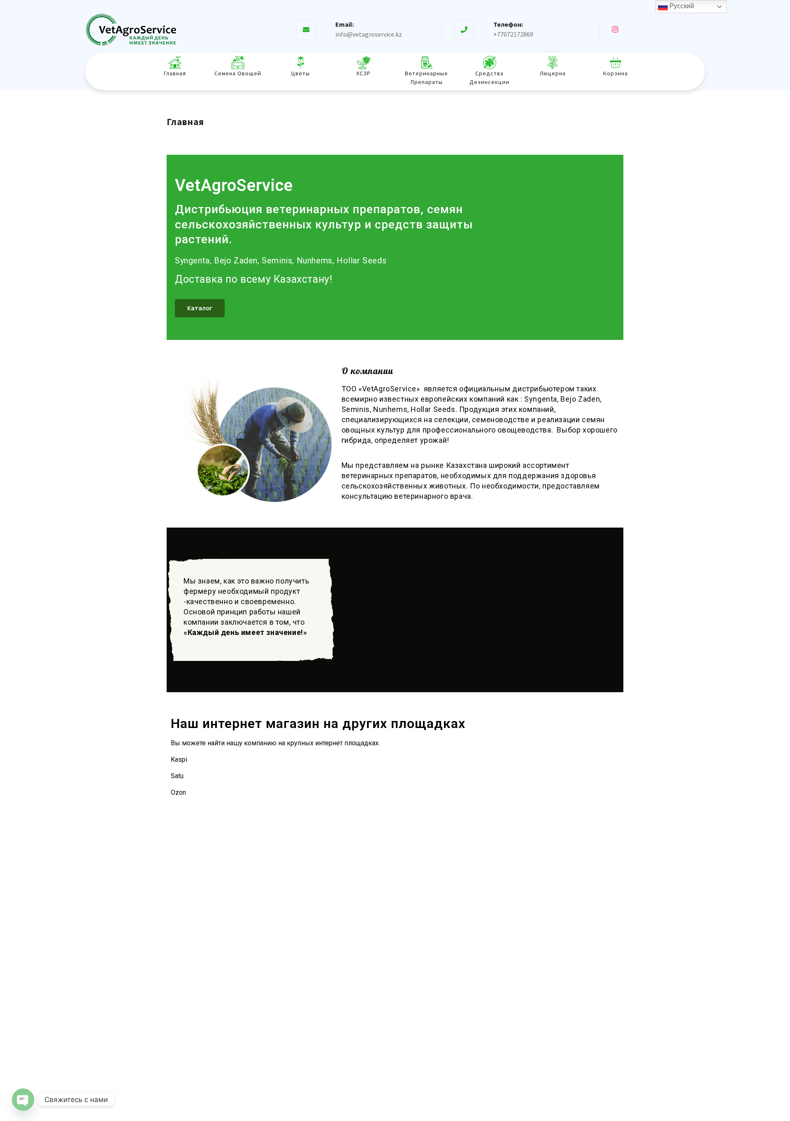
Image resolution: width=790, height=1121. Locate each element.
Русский (681, 5)
